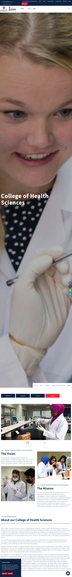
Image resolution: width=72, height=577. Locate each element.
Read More (4, 570)
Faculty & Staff (58, 1)
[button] (70, 283)
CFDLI (40, 1)
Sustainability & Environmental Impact (29, 1)
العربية (25, 3)
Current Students (50, 1)
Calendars (65, 1)
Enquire (44, 1)
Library (69, 1)
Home (22, 8)
